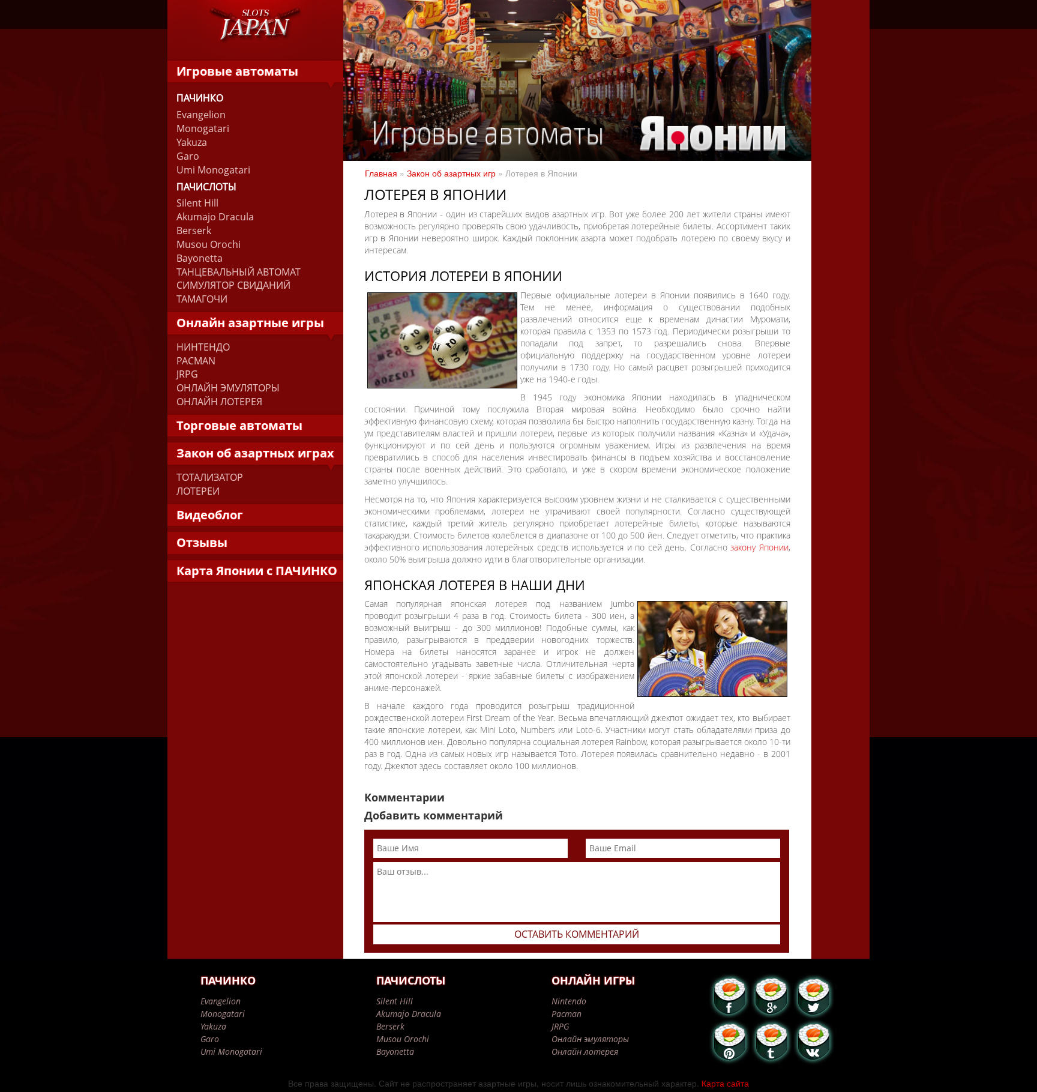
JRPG (187, 374)
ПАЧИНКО (199, 97)
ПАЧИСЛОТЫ (206, 186)
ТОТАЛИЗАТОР (209, 477)
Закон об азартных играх (255, 453)
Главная (381, 173)
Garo (187, 156)
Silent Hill (197, 203)
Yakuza (191, 142)
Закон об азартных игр (451, 173)
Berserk (193, 230)
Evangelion (201, 114)
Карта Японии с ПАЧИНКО (256, 571)
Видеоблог (209, 515)
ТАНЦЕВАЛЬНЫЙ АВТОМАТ (238, 272)
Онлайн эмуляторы (590, 1039)
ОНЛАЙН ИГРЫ (593, 980)
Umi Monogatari (213, 169)
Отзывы (201, 542)
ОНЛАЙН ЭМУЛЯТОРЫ (228, 387)
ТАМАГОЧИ (201, 299)
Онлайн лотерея (585, 1051)
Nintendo (569, 1001)
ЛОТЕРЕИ (198, 491)
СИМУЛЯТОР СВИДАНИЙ (233, 285)
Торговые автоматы (239, 425)
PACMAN (195, 360)
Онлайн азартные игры (250, 323)
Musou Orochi (208, 244)
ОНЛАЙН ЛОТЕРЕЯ (219, 401)
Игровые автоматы (237, 71)
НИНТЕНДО (203, 347)
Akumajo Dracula (215, 216)
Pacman (567, 1013)
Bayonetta (199, 258)
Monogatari (202, 128)
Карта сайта (725, 1083)
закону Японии (759, 547)
